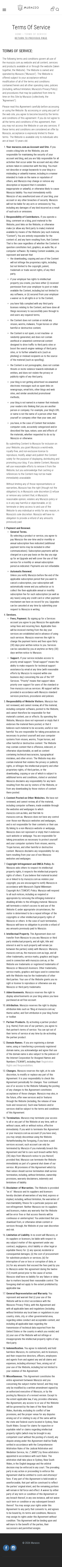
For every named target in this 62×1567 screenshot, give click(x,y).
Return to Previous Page (31, 38)
